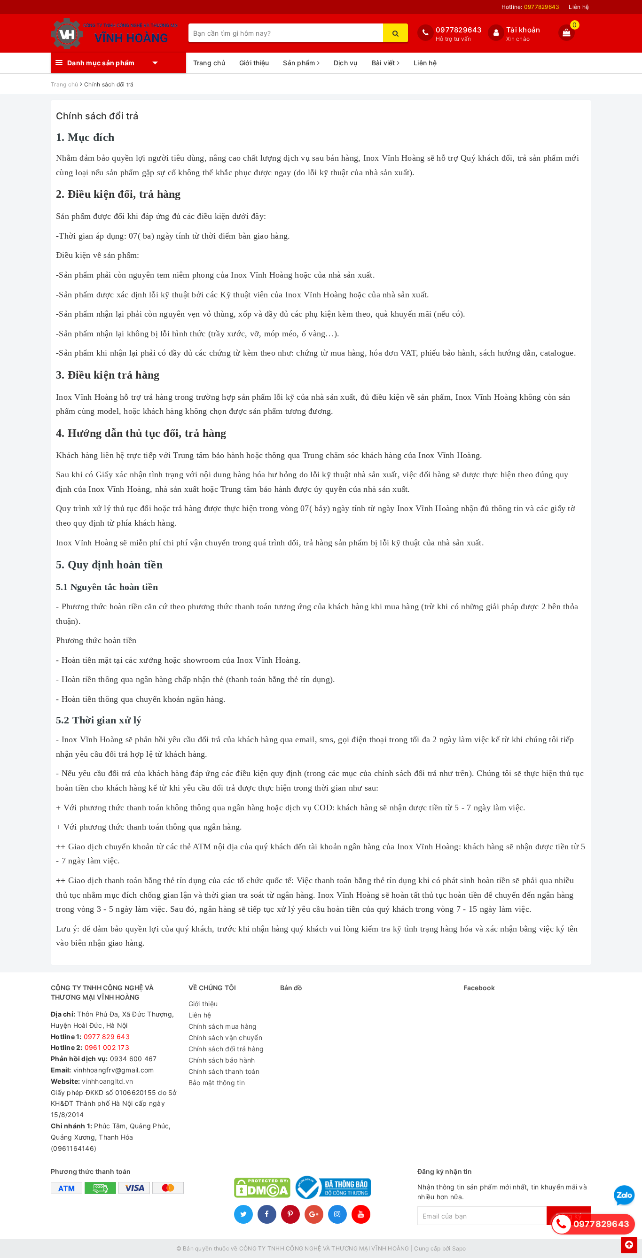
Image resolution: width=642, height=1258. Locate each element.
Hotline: (530, 6)
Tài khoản (523, 29)
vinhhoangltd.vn (107, 1081)
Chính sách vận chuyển (225, 1037)
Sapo (459, 1248)
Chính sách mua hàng (222, 1026)
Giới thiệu (254, 63)
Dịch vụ (346, 63)
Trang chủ (209, 63)
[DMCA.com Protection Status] (262, 1187)
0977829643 (459, 29)
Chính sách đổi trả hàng (226, 1049)
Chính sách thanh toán (223, 1071)
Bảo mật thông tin (216, 1083)
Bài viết (384, 63)
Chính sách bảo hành (221, 1060)
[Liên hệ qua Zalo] (624, 1195)
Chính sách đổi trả (97, 116)
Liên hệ (579, 6)
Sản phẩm (300, 63)
